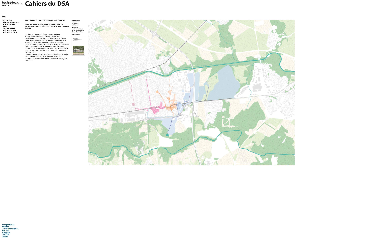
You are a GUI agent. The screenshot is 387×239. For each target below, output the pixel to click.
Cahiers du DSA (9, 30)
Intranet (5, 227)
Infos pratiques (8, 225)
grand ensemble (42, 26)
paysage (65, 26)
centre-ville (38, 24)
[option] (236, 92)
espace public (49, 24)
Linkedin (5, 235)
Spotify (5, 237)
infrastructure (55, 26)
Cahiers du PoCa (10, 32)
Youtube (5, 231)
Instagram (6, 233)
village (28, 28)
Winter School (9, 28)
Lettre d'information (10, 229)
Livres (5, 26)
